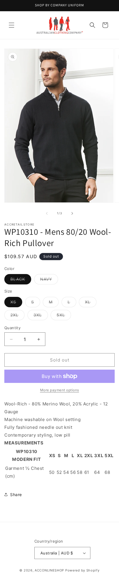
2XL (17, 316)
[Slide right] (72, 213)
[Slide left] (46, 213)
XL (90, 303)
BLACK (20, 280)
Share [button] (16, 494)
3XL (41, 316)
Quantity (12, 327)
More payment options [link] (59, 390)
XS (16, 303)
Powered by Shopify (82, 570)
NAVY (49, 280)
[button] (11, 25)
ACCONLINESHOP (49, 570)
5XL (64, 316)
